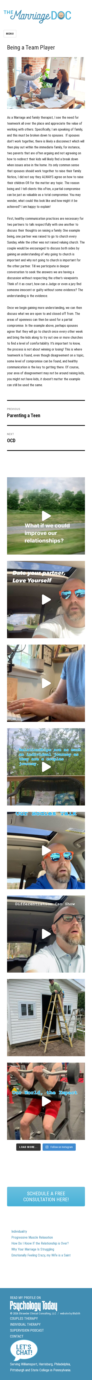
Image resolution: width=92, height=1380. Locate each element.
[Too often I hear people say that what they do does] (46, 1101)
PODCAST (37, 1330)
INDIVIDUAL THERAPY (25, 1324)
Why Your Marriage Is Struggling (32, 1249)
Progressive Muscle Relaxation (32, 1237)
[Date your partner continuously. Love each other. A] (46, 599)
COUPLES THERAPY (24, 1319)
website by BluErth (70, 1313)
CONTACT (17, 1336)
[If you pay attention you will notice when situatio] (46, 850)
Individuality (19, 1231)
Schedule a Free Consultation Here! (46, 1197)
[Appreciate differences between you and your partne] (46, 766)
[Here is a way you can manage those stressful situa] (46, 683)
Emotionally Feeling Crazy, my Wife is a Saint (41, 1255)
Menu (10, 33)
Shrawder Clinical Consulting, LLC (37, 1313)
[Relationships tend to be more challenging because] (46, 516)
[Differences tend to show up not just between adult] (46, 934)
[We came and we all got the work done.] (46, 1017)
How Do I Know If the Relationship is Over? (40, 1243)
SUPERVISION (19, 1330)
